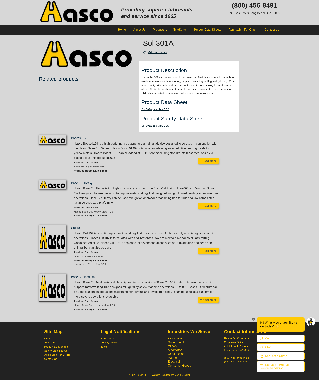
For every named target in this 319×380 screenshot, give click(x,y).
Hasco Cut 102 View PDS (88, 256)
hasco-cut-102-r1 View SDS (90, 264)
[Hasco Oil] (77, 12)
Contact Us (50, 358)
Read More (208, 160)
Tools (104, 346)
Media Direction (183, 375)
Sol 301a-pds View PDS (155, 109)
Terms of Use (108, 338)
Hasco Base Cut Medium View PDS (94, 305)
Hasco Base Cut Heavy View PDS (93, 211)
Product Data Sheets (56, 346)
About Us (49, 342)
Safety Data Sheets (55, 350)
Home (47, 338)
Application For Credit (57, 354)
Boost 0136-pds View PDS (89, 166)
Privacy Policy (109, 342)
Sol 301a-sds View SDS (155, 125)
